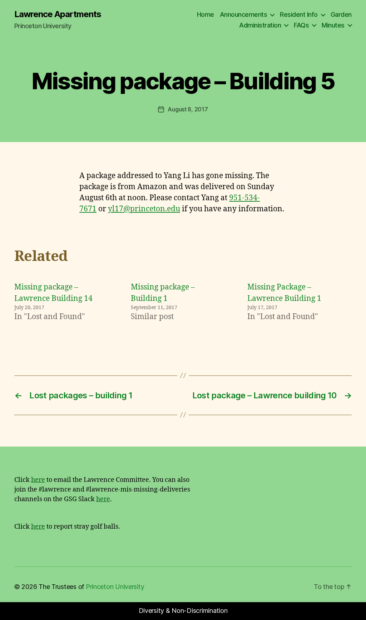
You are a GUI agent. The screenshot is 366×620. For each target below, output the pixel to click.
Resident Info (299, 14)
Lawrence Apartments (57, 14)
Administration (260, 25)
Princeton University (115, 586)
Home (205, 14)
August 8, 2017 (188, 109)
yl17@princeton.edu (144, 209)
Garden (341, 14)
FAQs (301, 25)
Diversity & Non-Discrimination (183, 610)
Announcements (243, 14)
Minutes (333, 25)
